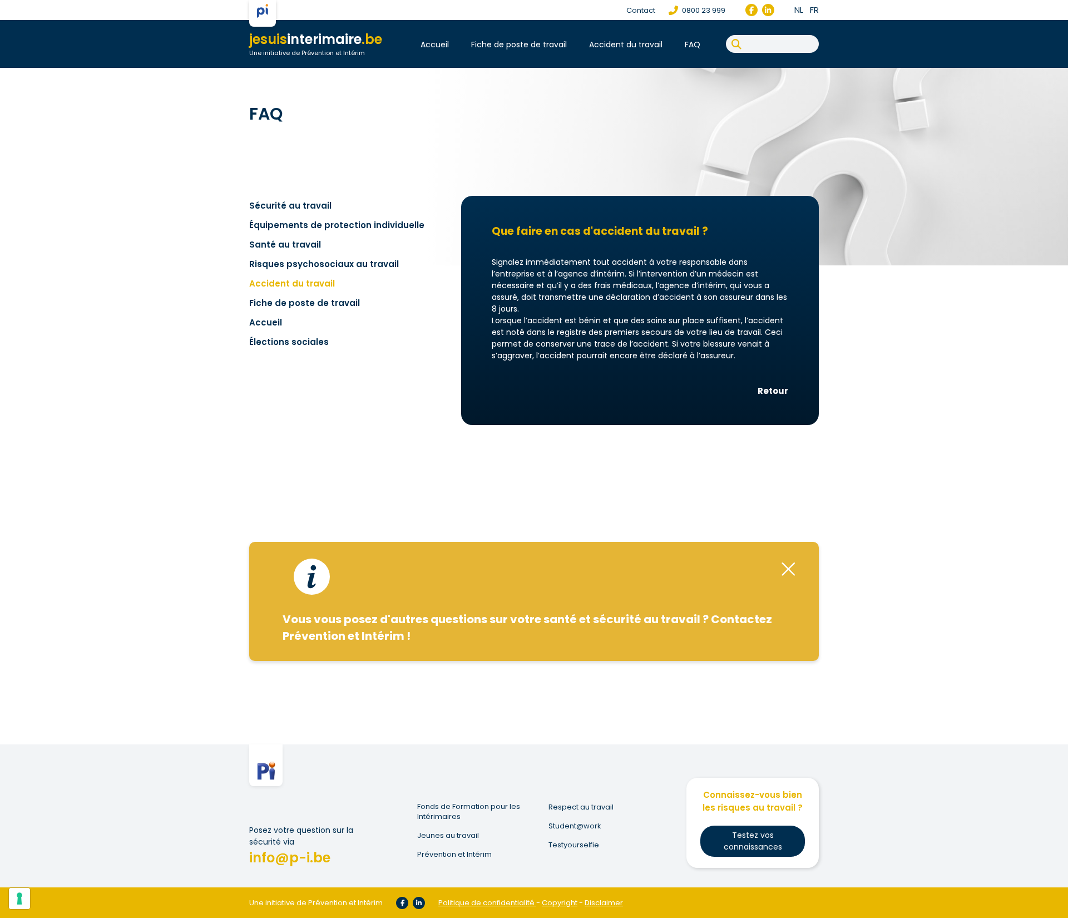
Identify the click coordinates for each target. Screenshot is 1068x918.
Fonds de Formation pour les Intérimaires (468, 812)
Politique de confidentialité (486, 902)
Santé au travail (285, 244)
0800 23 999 (702, 10)
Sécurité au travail (290, 205)
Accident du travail (625, 44)
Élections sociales (289, 342)
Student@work (574, 826)
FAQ (692, 44)
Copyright (559, 902)
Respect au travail (581, 807)
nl (798, 10)
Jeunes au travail (448, 836)
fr (814, 10)
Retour (773, 391)
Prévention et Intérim (454, 855)
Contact (640, 10)
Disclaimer (604, 902)
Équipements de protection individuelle (336, 225)
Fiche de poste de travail (519, 44)
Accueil (435, 44)
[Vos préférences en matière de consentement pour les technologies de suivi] (19, 898)
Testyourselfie (573, 845)
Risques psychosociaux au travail (324, 264)
